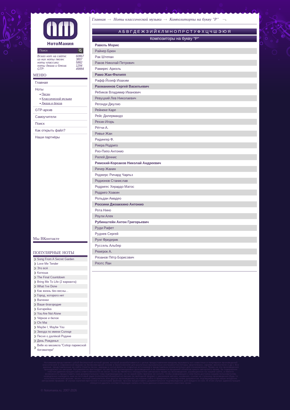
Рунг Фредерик (106, 240)
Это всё (42, 268)
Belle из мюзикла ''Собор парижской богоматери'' (61, 347)
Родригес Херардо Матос (114, 186)
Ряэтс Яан (103, 263)
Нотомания (60, 31)
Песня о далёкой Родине (54, 336)
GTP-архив (43, 110)
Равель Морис (107, 45)
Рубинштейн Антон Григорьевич (122, 222)
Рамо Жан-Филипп (110, 74)
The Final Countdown (51, 277)
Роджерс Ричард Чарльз (114, 175)
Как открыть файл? (50, 130)
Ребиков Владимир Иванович (118, 92)
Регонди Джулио (107, 104)
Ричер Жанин (105, 169)
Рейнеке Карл (105, 110)
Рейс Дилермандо (109, 116)
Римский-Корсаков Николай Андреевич (128, 163)
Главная (99, 19)
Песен (46, 94)
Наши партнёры (47, 137)
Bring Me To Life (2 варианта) (56, 281)
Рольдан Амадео (108, 198)
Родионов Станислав (111, 181)
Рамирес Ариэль (108, 69)
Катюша (42, 272)
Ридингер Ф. (104, 139)
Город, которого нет (50, 295)
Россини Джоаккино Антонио (119, 204)
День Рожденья (47, 340)
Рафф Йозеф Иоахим (112, 80)
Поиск (40, 123)
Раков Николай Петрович (114, 63)
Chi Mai (42, 322)
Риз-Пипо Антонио (109, 151)
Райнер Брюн (105, 51)
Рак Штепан (104, 57)
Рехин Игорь (104, 122)
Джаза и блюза (52, 103)
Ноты (39, 89)
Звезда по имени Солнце (54, 331)
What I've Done (47, 286)
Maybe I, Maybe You (50, 327)
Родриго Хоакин (107, 192)
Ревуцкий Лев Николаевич (115, 98)
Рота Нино (103, 210)
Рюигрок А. (103, 251)
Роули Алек (104, 216)
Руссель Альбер (108, 245)
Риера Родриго (106, 145)
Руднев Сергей (106, 234)
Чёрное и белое (48, 318)
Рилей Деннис (106, 157)
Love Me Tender (47, 263)
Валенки (43, 300)
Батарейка (44, 309)
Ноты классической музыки (138, 19)
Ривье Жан (103, 133)
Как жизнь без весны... (52, 291)
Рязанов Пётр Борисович (114, 257)
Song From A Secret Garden (55, 259)
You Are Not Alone (49, 313)
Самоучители (45, 117)
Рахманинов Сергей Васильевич (122, 86)
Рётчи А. (101, 127)
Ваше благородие (49, 304)
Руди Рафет (104, 228)
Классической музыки (57, 98)
